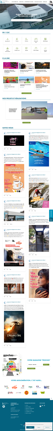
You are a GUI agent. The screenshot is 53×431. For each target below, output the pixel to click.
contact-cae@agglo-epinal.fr (15, 416)
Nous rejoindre (51, 214)
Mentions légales (28, 406)
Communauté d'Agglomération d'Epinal (13, 132)
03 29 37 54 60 (13, 417)
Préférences (47, 427)
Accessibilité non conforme (29, 411)
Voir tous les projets (26, 122)
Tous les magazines (31, 368)
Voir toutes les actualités (26, 93)
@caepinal (8, 133)
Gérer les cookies (28, 413)
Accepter (30, 427)
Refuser (39, 427)
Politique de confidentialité (41, 429)
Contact (26, 405)
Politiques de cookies (28, 410)
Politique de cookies (35, 429)
